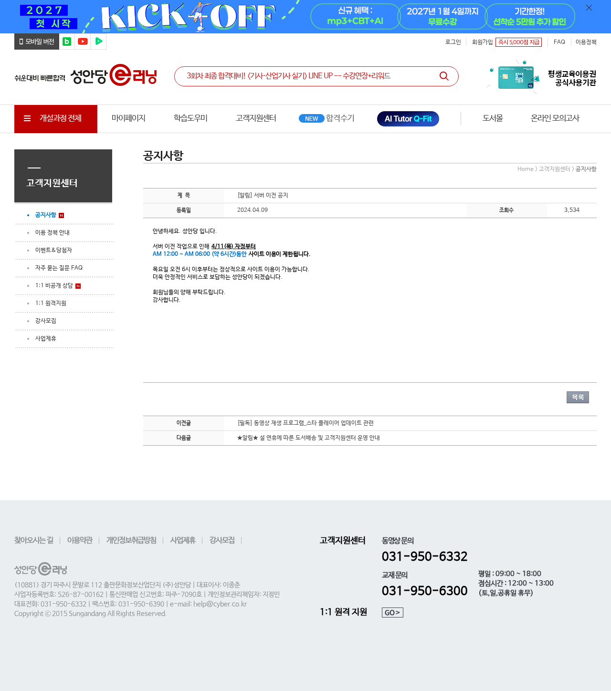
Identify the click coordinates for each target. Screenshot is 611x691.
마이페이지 (128, 118)
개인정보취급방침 (131, 540)
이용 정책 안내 (52, 233)
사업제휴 (45, 338)
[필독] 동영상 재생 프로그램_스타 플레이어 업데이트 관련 (305, 423)
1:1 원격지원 (50, 303)
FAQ (559, 42)
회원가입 (482, 42)
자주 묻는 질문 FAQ (59, 268)
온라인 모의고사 (555, 118)
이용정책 (586, 42)
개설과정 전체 (60, 118)
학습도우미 (190, 118)
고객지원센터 (256, 118)
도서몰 (493, 118)
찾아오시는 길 (33, 540)
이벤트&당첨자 (53, 250)
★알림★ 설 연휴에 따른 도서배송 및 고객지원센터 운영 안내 (308, 438)
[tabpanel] (305, 16)
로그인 (453, 42)
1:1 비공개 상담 (54, 286)
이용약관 (79, 540)
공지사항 (45, 215)
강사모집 (45, 321)
